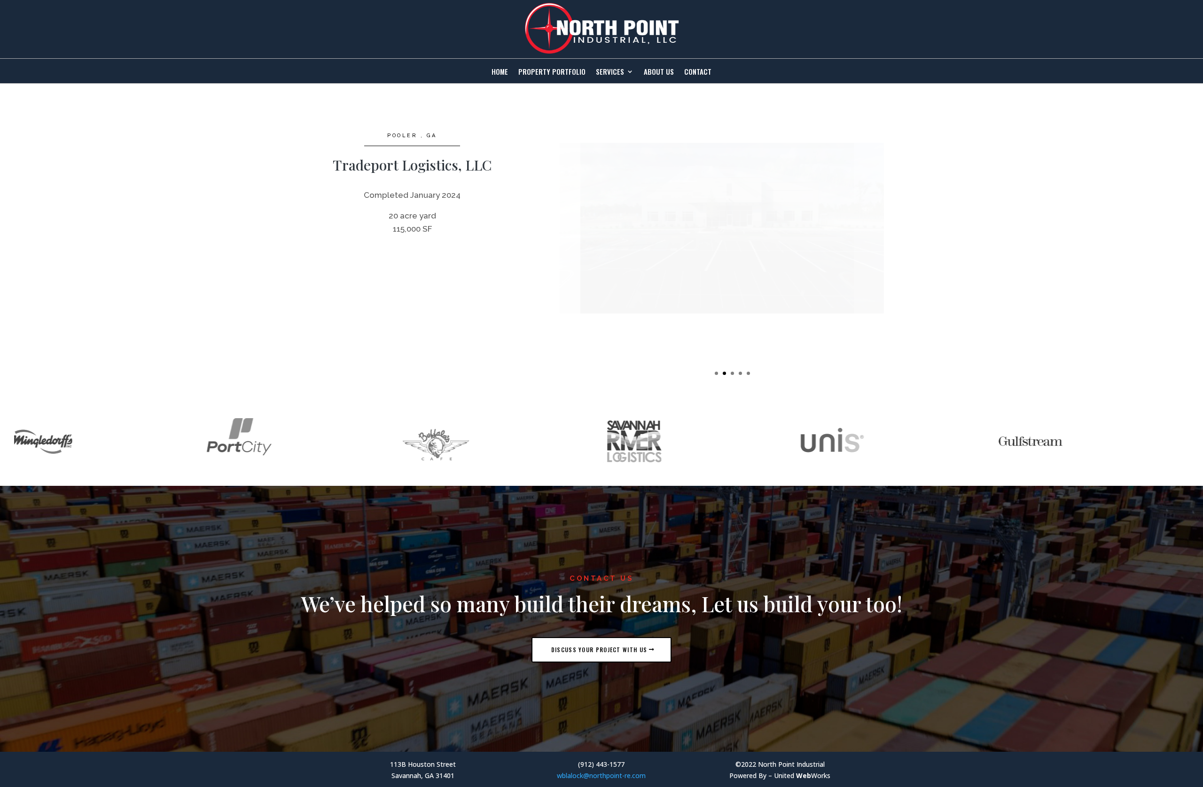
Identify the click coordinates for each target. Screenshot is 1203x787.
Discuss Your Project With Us (599, 650)
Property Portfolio (552, 72)
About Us (659, 72)
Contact (697, 72)
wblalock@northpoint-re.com (601, 775)
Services (610, 72)
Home (500, 72)
